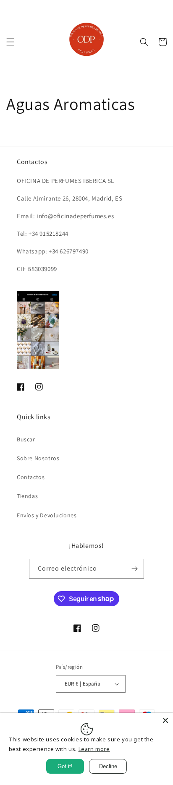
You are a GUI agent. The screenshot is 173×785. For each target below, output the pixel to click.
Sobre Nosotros (38, 458)
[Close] (165, 720)
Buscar (26, 439)
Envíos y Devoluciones (47, 515)
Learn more (94, 749)
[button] (10, 42)
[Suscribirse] (134, 569)
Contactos (31, 477)
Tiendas (27, 496)
